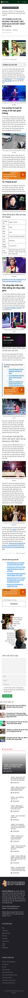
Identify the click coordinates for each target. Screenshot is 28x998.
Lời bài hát (4, 938)
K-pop (3, 943)
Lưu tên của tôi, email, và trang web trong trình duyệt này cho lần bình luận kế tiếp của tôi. (14, 689)
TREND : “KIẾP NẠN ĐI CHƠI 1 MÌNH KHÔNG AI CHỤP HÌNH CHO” (17, 807)
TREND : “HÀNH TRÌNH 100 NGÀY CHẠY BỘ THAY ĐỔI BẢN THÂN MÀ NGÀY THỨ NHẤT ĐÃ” (18, 858)
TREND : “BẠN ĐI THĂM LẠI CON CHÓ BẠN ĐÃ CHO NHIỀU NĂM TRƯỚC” (18, 789)
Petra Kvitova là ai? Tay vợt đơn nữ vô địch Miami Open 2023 (17, 621)
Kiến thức (4, 936)
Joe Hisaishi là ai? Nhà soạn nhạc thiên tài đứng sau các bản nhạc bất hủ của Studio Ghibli (10, 639)
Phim (3, 945)
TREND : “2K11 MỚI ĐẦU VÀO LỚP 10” (17, 798)
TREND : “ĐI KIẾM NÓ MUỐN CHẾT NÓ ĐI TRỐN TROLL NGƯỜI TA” (13, 766)
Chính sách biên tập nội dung (9, 975)
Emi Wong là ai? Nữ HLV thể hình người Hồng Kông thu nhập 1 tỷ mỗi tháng (16, 569)
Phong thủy (5, 947)
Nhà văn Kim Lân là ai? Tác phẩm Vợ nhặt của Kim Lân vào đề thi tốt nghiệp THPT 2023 (16, 579)
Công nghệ (5, 930)
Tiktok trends (5, 941)
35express (8, 30)
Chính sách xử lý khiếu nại (8, 980)
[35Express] (5, 2)
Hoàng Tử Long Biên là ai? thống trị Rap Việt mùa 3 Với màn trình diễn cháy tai (16, 383)
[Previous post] (2, 622)
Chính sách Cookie (7, 977)
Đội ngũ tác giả (6, 969)
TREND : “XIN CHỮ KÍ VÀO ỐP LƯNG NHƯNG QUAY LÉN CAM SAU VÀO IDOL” (18, 779)
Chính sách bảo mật (7, 972)
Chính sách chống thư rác (8, 983)
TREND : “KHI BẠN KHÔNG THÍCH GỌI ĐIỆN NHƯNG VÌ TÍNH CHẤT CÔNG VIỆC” (18, 869)
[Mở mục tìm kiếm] (19, 2)
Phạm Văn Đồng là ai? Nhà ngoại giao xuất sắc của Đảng (16, 371)
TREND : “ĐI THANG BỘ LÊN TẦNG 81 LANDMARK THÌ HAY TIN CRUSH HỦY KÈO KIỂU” (18, 827)
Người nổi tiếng (13, 7)
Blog (3, 928)
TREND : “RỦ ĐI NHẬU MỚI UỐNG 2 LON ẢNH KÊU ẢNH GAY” (18, 847)
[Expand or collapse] (24, 65)
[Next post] (25, 639)
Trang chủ (5, 11)
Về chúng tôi (5, 964)
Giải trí (5, 7)
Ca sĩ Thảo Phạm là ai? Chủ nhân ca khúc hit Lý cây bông (16, 377)
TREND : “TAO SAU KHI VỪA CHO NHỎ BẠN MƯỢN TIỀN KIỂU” (17, 837)
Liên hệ (4, 967)
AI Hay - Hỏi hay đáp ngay (8, 961)
